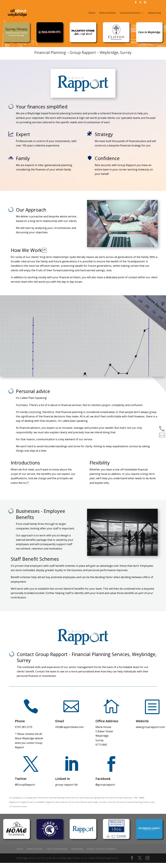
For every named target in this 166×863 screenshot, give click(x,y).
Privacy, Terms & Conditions (101, 848)
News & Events (107, 13)
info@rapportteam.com (69, 727)
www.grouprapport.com (150, 727)
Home (92, 13)
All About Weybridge (60, 858)
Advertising (154, 13)
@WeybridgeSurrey (107, 858)
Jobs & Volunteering (57, 848)
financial (143, 469)
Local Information (130, 13)
